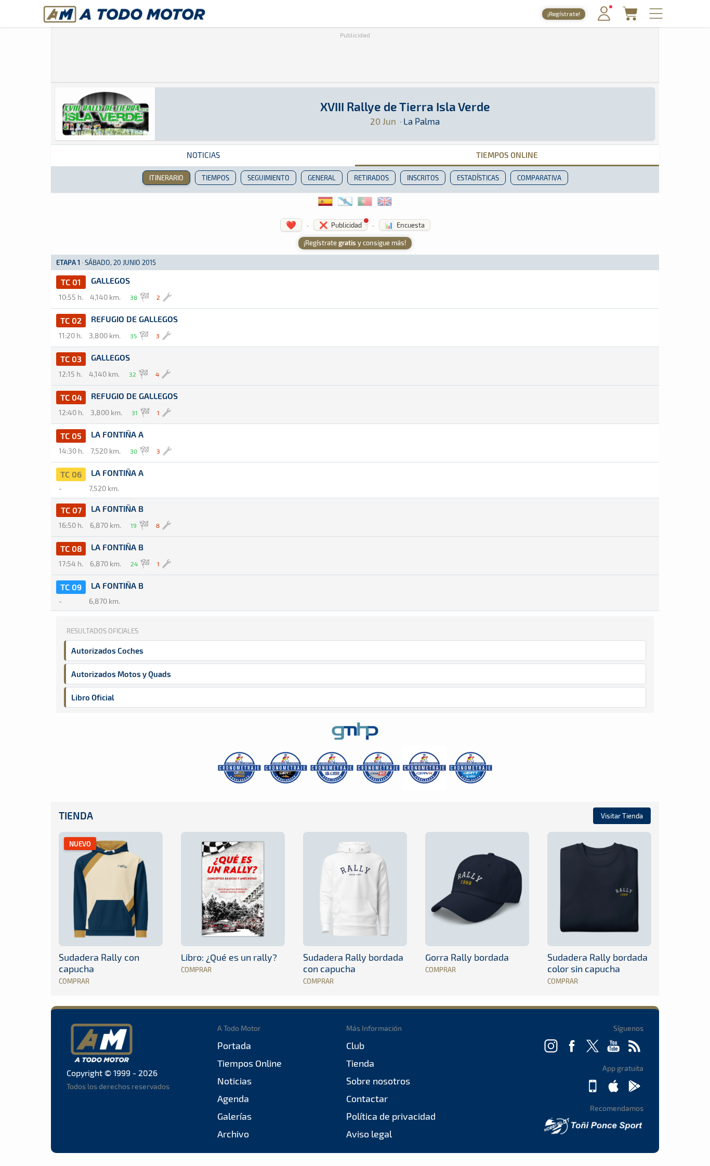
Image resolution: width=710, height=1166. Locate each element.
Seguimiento (268, 178)
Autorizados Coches (107, 650)
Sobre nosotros (378, 1080)
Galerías (234, 1116)
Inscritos (423, 178)
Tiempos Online (507, 155)
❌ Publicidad (340, 225)
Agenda (233, 1098)
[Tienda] (630, 17)
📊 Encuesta (405, 225)
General (322, 178)
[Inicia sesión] (604, 18)
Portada (234, 1045)
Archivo (233, 1134)
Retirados (371, 178)
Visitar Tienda (622, 816)
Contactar (367, 1098)
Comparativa (539, 178)
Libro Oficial (92, 697)
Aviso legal (369, 1134)
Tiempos (215, 178)
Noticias (203, 155)
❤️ (291, 225)
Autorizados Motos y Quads (121, 674)
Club (355, 1045)
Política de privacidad (391, 1116)
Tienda (76, 816)
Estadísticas (478, 178)
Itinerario (166, 178)
